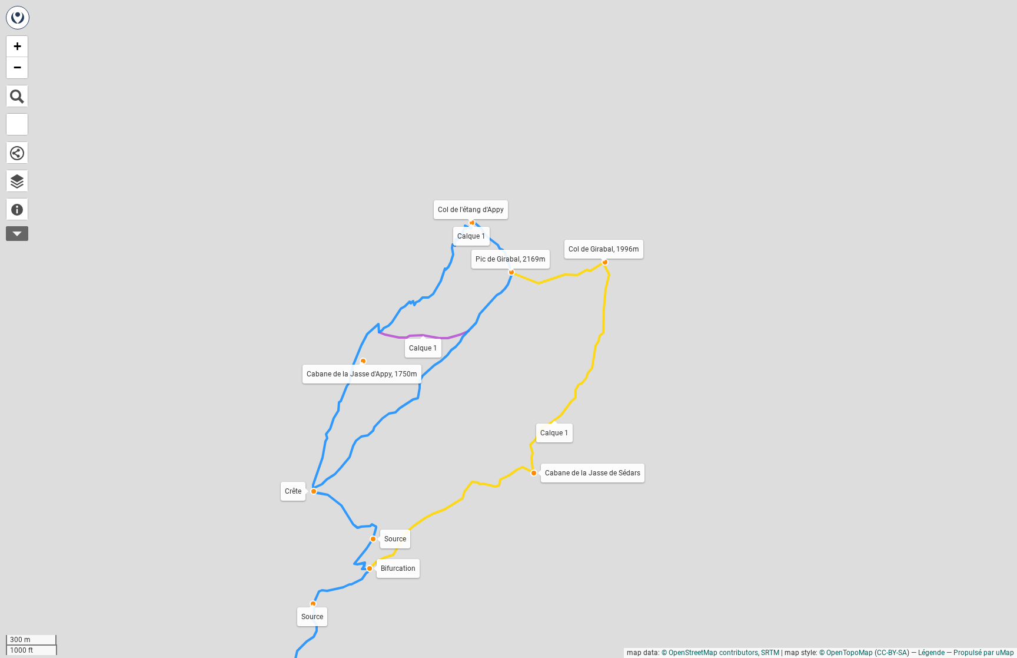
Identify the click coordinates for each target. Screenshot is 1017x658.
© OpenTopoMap (846, 653)
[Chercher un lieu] (17, 96)
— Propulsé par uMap (980, 653)
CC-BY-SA (892, 653)
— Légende (928, 653)
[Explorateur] (17, 180)
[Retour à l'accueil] (17, 17)
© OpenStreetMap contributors (710, 653)
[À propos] (17, 209)
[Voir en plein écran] (17, 124)
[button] (369, 568)
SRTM (770, 653)
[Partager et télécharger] (17, 152)
